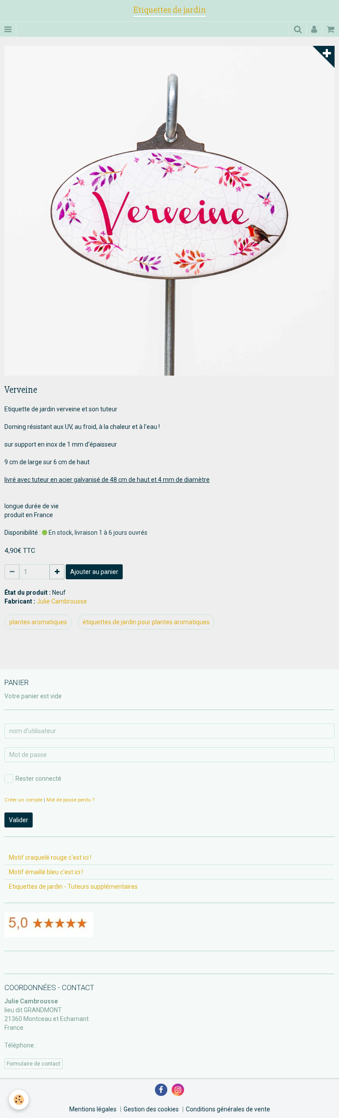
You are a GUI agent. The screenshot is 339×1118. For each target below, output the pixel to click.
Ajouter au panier (94, 571)
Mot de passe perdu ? (70, 800)
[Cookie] (19, 1100)
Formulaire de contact (33, 1064)
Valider (18, 820)
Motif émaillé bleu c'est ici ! (46, 872)
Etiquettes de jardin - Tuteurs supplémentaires (73, 886)
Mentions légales (93, 1109)
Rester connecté (38, 778)
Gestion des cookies (151, 1109)
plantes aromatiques (38, 622)
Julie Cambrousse (62, 601)
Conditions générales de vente (228, 1109)
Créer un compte (23, 800)
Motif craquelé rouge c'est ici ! (50, 857)
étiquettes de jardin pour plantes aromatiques (146, 622)
